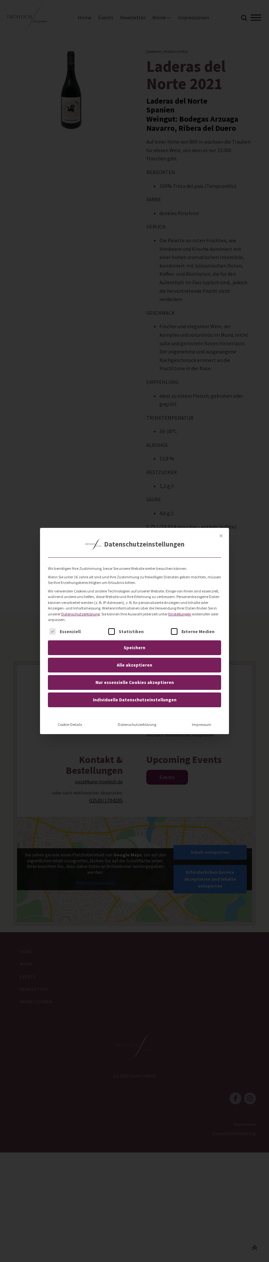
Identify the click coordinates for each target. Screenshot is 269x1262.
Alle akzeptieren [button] (134, 665)
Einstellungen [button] (179, 613)
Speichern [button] (134, 648)
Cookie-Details (70, 724)
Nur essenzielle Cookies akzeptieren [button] (134, 682)
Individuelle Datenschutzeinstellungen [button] (134, 700)
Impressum (201, 724)
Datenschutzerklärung (80, 613)
